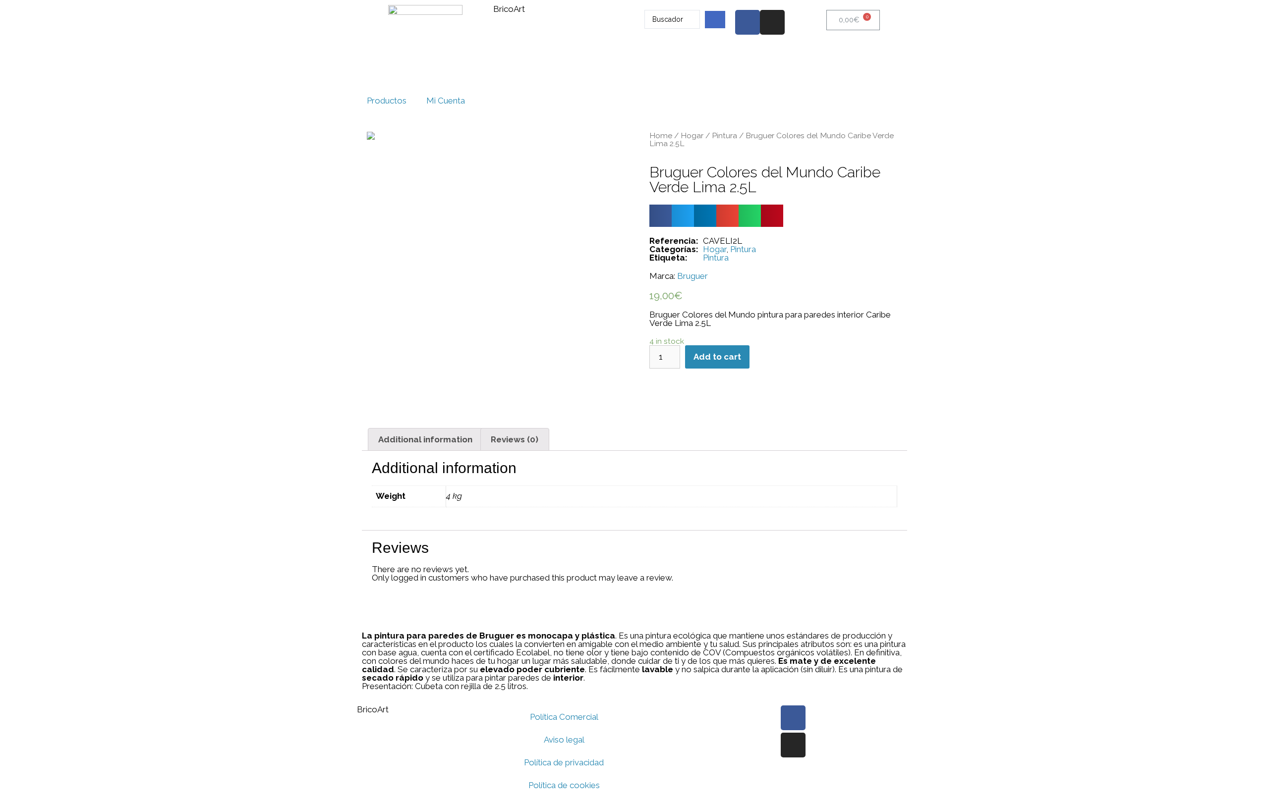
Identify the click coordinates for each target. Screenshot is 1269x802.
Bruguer (692, 276)
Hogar (692, 135)
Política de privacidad (564, 762)
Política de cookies (564, 785)
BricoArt (509, 9)
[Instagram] (772, 22)
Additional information (425, 439)
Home (660, 135)
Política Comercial (564, 717)
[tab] (425, 439)
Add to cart (717, 357)
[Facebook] (747, 22)
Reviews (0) (514, 439)
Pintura (724, 135)
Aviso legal (564, 740)
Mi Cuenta (445, 101)
